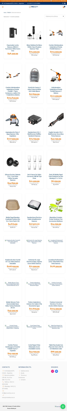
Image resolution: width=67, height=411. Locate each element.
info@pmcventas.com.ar (8, 393)
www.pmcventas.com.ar (8, 397)
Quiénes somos (25, 371)
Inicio (5, 12)
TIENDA (9, 12)
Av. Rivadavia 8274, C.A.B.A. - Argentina (13, 3)
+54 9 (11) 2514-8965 (34, 3)
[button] (62, 406)
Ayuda (22, 373)
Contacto (23, 379)
